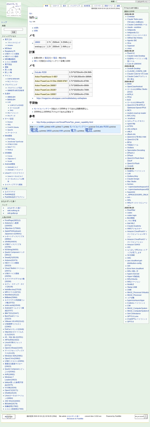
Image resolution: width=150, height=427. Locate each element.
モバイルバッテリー (42, 109)
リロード (56, 6)
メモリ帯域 (131, 221)
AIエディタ (11, 116)
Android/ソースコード (15, 170)
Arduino (10, 45)
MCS (129, 110)
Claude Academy (134, 226)
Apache (10, 130)
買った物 (8, 70)
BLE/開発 (131, 218)
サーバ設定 (9, 119)
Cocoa (9, 156)
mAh (63, 58)
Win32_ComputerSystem (137, 308)
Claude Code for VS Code (137, 74)
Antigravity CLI (133, 33)
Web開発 (8, 136)
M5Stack (8, 48)
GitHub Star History (135, 38)
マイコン (8, 76)
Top (30, 21)
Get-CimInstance (134, 314)
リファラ (97, 6)
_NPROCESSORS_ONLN (137, 195)
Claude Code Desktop (136, 56)
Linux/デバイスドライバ (14, 173)
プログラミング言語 (14, 88)
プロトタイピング (13, 42)
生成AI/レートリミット (136, 171)
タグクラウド (10, 192)
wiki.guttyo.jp (12, 213)
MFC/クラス (13, 292)
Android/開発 (10, 164)
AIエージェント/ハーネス (137, 35)
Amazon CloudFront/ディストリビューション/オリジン (137, 234)
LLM (9, 102)
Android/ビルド (12, 167)
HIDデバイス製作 (11, 56)
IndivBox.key (13, 289)
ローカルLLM (14, 108)
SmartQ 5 (12, 257)
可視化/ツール (132, 145)
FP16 (129, 97)
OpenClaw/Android (135, 87)
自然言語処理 (19, 90)
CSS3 (15, 144)
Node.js (10, 150)
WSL (9, 124)
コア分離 (130, 298)
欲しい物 (8, 72)
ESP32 (9, 79)
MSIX (129, 84)
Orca (129, 43)
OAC (129, 258)
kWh (36, 31)
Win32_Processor (134, 295)
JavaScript (11, 141)
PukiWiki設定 (10, 194)
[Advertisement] (86, 16)
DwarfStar (131, 210)
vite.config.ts (132, 129)
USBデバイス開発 (12, 54)
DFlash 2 (130, 153)
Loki (129, 174)
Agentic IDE (132, 40)
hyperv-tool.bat (133, 274)
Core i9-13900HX (134, 64)
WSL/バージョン (133, 282)
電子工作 (8, 39)
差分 (64, 6)
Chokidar (131, 17)
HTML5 (10, 144)
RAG (11, 110)
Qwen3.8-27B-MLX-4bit (136, 137)
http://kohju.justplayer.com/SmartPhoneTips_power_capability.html (65, 122)
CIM (129, 306)
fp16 (129, 100)
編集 (118, 6)
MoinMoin (12, 295)
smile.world (12, 305)
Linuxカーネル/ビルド (15, 176)
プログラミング (11, 85)
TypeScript (19, 141)
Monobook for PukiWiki (75, 419)
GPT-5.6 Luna (132, 316)
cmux (129, 48)
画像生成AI (11, 97)
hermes (130, 184)
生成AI (7, 94)
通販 (6, 67)
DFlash (130, 156)
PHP (9, 139)
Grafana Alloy (132, 176)
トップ (4, 22)
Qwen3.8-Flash (133, 163)
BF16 (129, 142)
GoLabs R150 (40, 72)
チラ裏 (4, 188)
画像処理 (10, 90)
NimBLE (130, 284)
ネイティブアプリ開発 (13, 185)
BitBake (11, 297)
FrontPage (13, 220)
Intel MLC (131, 223)
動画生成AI (11, 99)
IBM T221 (12, 313)
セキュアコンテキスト (136, 121)
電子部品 (8, 64)
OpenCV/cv (12, 358)
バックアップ (75, 6)
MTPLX (130, 94)
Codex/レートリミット (136, 303)
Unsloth (130, 166)
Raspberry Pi (10, 51)
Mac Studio (131, 181)
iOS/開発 (8, 153)
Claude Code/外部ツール (137, 25)
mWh (36, 28)
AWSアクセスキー (134, 229)
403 (128, 247)
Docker (10, 122)
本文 (46, 6)
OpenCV (11, 390)
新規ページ (109, 6)
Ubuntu (16, 127)
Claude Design (133, 179)
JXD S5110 (12, 401)
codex (129, 213)
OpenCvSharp (14, 348)
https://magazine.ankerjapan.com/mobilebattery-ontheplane (62, 98)
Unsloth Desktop (133, 68)
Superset (130, 46)
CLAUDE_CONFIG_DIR (136, 71)
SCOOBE (131, 255)
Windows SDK (14, 356)
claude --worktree (134, 27)
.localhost (131, 118)
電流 (55, 58)
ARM (14, 79)
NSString (11, 250)
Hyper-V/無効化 (133, 276)
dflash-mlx (131, 134)
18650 (37, 42)
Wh (35, 61)
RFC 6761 (131, 116)
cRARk (11, 242)
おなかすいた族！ (14, 208)
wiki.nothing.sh (13, 211)
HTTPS (130, 126)
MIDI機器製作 (10, 59)
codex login (132, 215)
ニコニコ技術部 (11, 62)
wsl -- (129, 197)
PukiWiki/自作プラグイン (14, 197)
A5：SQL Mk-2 (14, 337)
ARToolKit (12, 340)
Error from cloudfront (135, 268)
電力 (30, 13)
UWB (129, 290)
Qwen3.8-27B (132, 140)
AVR (17, 79)
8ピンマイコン (12, 81)
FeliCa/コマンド (14, 329)
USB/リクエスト (14, 361)
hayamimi (131, 192)
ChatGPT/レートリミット (137, 319)
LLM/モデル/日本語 (16, 105)
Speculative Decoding (136, 150)
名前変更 (87, 6)
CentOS (10, 127)
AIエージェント (13, 113)
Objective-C (11, 159)
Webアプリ (11, 147)
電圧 (46, 58)
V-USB (10, 388)
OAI (128, 266)
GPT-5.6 (130, 322)
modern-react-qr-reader (136, 113)
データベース (12, 133)
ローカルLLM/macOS (135, 102)
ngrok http (131, 124)
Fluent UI (130, 53)
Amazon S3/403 (133, 245)
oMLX (129, 132)
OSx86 (11, 393)
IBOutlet (11, 404)
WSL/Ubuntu (132, 279)
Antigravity (131, 30)
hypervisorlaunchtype (135, 300)
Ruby (13, 139)
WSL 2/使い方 (132, 271)
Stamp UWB (132, 287)
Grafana (130, 148)
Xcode (9, 161)
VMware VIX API (14, 321)
